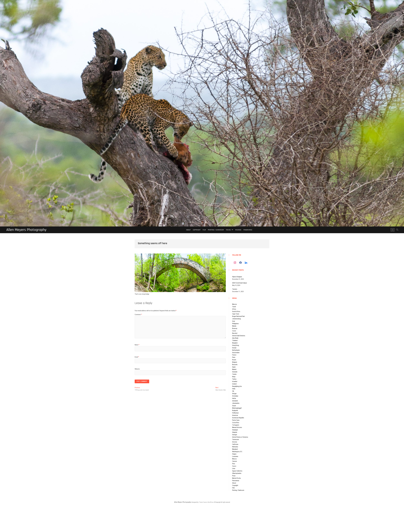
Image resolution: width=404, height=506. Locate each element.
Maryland (235, 449)
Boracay (234, 328)
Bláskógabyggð (237, 408)
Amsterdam (235, 353)
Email (137, 357)
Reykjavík (235, 410)
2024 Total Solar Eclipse (239, 283)
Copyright (197, 230)
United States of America (240, 437)
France (234, 355)
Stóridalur (235, 396)
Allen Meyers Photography (26, 230)
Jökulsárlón (235, 403)
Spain (234, 367)
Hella (233, 389)
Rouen (234, 360)
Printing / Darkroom (216, 230)
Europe (234, 348)
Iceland (234, 384)
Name (137, 345)
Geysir (234, 406)
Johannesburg (236, 319)
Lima (233, 468)
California (235, 444)
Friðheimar (235, 413)
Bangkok (235, 343)
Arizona (234, 442)
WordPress (210, 502)
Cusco (234, 466)
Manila (234, 326)
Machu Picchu (236, 478)
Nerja (233, 377)
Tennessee (235, 439)
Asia (233, 321)
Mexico (234, 459)
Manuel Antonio (237, 427)
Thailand (234, 340)
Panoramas (247, 230)
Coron (234, 331)
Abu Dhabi (235, 338)
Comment (138, 314)
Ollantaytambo (236, 473)
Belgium (234, 362)
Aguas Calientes (237, 471)
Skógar (234, 394)
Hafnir (234, 398)
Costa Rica (235, 423)
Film (204, 230)
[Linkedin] (246, 262)
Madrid (234, 369)
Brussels (234, 364)
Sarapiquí (235, 430)
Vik (233, 391)
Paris (233, 357)
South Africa (236, 311)
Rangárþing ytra (237, 386)
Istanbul (234, 381)
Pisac (234, 476)
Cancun (234, 461)
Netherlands (236, 350)
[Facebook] (240, 262)
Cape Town (235, 314)
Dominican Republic (238, 418)
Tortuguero (235, 425)
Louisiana (235, 456)
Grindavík (235, 401)
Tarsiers (234, 289)
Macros (238, 230)
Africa (234, 309)
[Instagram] (235, 262)
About (188, 230)
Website (137, 369)
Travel (228, 230)
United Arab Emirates (238, 336)
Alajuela (234, 432)
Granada (234, 372)
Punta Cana (235, 420)
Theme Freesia (203, 502)
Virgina (234, 454)
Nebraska (235, 447)
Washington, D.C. (237, 452)
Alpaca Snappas (237, 277)
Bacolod (234, 333)
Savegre (234, 435)
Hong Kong (235, 345)
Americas (235, 415)
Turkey (234, 379)
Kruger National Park (238, 316)
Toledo (234, 374)
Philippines (235, 324)
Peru (233, 464)
